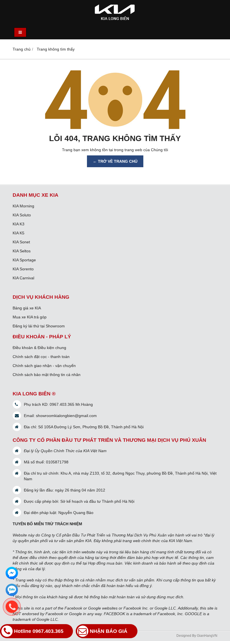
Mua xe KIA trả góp (30, 317)
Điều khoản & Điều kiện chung (39, 347)
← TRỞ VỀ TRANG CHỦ (115, 161)
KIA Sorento (23, 269)
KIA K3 (18, 224)
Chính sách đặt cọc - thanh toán (41, 356)
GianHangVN (207, 636)
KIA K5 (18, 233)
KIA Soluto (22, 215)
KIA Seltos (22, 251)
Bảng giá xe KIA (27, 308)
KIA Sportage (24, 260)
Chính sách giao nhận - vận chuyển (44, 365)
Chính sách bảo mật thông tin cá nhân (47, 374)
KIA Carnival (23, 278)
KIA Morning (23, 206)
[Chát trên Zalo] (12, 590)
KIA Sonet (21, 242)
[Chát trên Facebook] (12, 573)
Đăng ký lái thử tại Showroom (39, 326)
